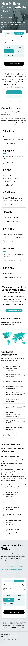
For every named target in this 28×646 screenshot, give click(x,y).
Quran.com (19, 156)
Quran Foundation (16, 639)
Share (14, 96)
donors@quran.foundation (19, 627)
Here (19, 101)
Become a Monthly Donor (14, 92)
